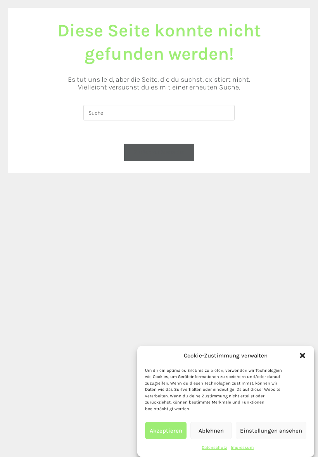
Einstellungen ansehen (271, 430)
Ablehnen (211, 430)
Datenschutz (214, 447)
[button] (302, 355)
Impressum (242, 447)
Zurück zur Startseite (159, 152)
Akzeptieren (166, 430)
